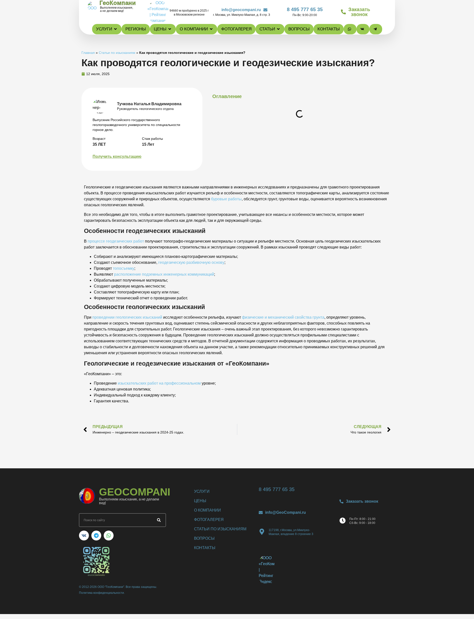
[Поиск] (159, 520)
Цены (200, 501)
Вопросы (204, 538)
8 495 (305, 9)
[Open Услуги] (115, 29)
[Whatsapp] (109, 535)
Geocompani (134, 492)
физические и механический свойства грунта (283, 317)
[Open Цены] (170, 29)
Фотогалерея (209, 519)
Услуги (202, 491)
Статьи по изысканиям (117, 53)
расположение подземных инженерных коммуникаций (164, 274)
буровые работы (226, 199)
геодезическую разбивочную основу (191, 262)
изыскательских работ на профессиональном (159, 383)
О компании (207, 510)
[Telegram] (96, 535)
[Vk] (84, 535)
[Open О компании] (211, 29)
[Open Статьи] (278, 29)
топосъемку (123, 268)
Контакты (204, 548)
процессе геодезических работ (116, 241)
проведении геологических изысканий (127, 317)
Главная (88, 53)
